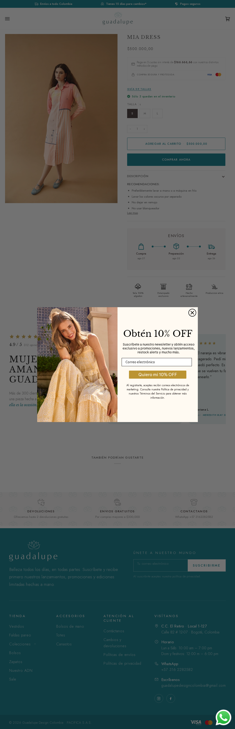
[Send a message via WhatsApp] (223, 717)
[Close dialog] (192, 312)
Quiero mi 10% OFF (157, 374)
